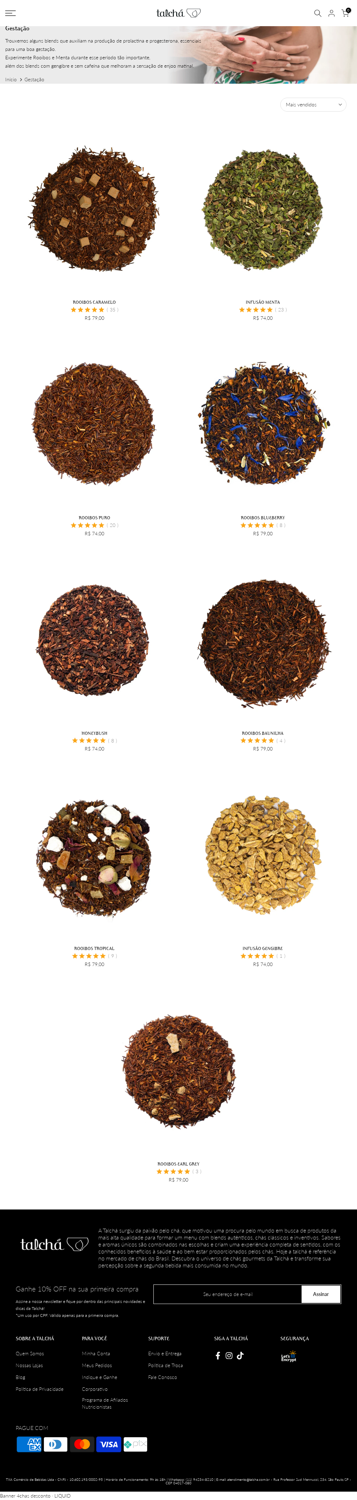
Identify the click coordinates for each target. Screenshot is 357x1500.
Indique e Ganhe (99, 1377)
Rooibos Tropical (94, 948)
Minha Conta (96, 1353)
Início (11, 79)
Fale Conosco (162, 1377)
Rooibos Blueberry (263, 517)
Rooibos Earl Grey (178, 1164)
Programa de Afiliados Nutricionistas (105, 1403)
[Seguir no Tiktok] (240, 1355)
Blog (20, 1377)
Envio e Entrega (165, 1353)
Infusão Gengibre (263, 948)
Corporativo (95, 1389)
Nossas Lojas (29, 1365)
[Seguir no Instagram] (229, 1355)
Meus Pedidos (97, 1365)
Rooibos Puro (94, 517)
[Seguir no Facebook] (218, 1355)
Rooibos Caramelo (94, 302)
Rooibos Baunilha (262, 733)
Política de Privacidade (39, 1389)
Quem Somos (30, 1353)
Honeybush (94, 733)
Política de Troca (165, 1365)
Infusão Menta (263, 302)
